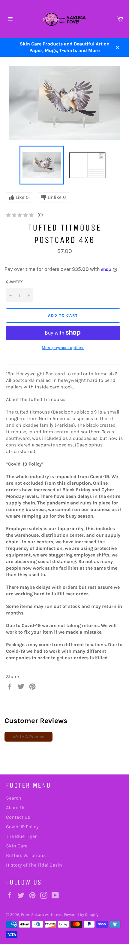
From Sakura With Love (41, 914)
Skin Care (16, 846)
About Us (16, 807)
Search (13, 798)
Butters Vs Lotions (26, 855)
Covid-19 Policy (22, 826)
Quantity (14, 282)
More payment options (63, 347)
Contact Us (18, 817)
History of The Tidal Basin (34, 865)
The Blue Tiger (21, 836)
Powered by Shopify (81, 914)
